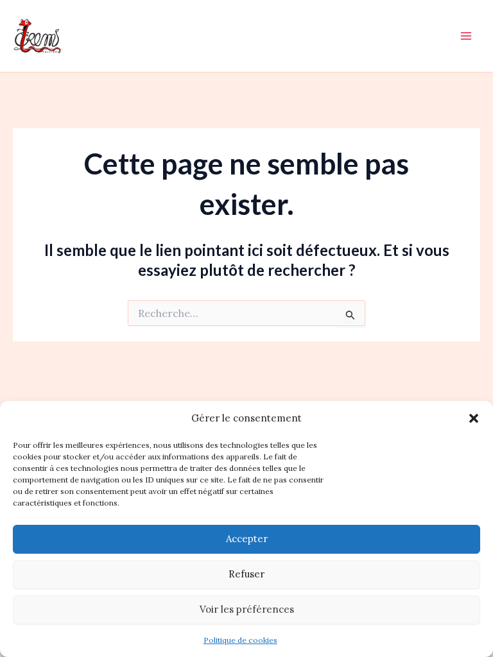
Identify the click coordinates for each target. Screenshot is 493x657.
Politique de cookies (240, 640)
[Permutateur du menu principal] (466, 36)
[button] (473, 418)
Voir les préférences (247, 609)
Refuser (246, 574)
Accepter (247, 539)
